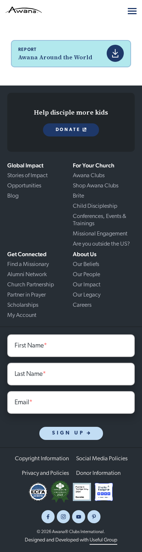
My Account (21, 315)
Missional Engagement (100, 234)
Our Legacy (86, 295)
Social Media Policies (101, 459)
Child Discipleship (95, 206)
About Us (84, 254)
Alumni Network (27, 275)
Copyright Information (42, 459)
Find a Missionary (28, 264)
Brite (78, 196)
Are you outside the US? (101, 244)
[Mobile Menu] (132, 11)
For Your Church (93, 165)
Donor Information (98, 473)
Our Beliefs (86, 264)
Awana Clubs (88, 176)
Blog (13, 196)
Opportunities (24, 186)
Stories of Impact (27, 176)
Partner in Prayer (26, 295)
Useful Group (103, 540)
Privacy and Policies (45, 473)
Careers (82, 305)
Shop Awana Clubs (95, 186)
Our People (86, 275)
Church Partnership (30, 285)
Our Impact (86, 285)
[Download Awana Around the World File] (115, 53)
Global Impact (25, 165)
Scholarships (22, 305)
